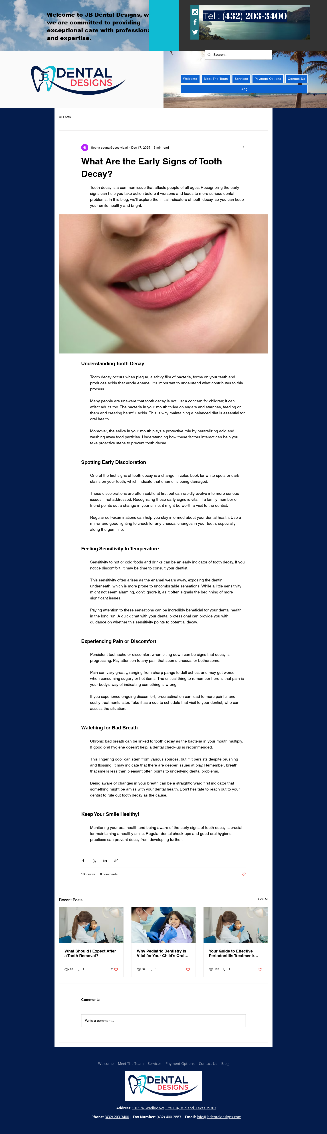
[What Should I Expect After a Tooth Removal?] (91, 925)
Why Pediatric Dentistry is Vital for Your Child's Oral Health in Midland (161, 953)
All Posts (65, 117)
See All (263, 899)
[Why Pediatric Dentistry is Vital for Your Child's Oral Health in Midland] (163, 925)
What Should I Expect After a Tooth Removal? (90, 953)
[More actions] (243, 147)
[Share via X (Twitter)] (94, 860)
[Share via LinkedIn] (105, 860)
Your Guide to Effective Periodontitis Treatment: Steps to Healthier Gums (232, 953)
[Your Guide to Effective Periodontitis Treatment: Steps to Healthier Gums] (236, 925)
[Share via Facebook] (83, 860)
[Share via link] (116, 860)
